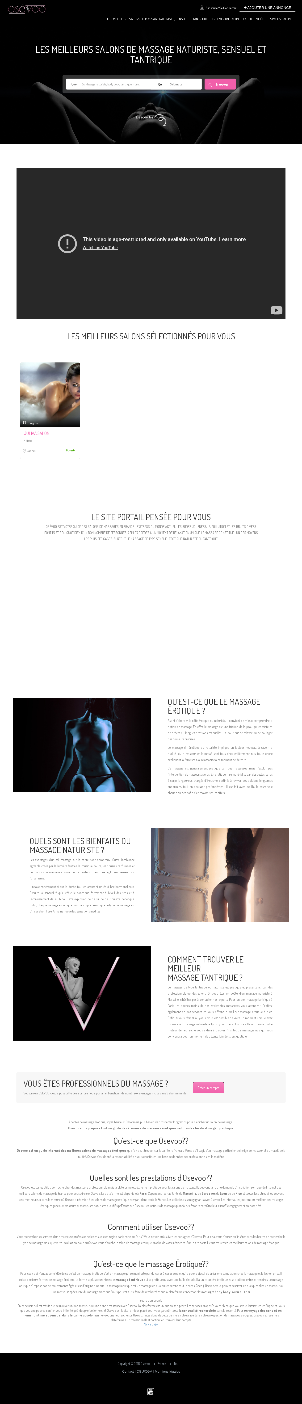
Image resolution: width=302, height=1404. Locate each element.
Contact (128, 1371)
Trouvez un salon (225, 19)
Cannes (31, 451)
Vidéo (260, 19)
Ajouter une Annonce (269, 8)
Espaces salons (280, 19)
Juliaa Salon (36, 433)
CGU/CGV (144, 1371)
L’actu (247, 19)
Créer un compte (208, 1088)
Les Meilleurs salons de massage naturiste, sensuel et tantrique (157, 19)
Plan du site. (151, 1325)
